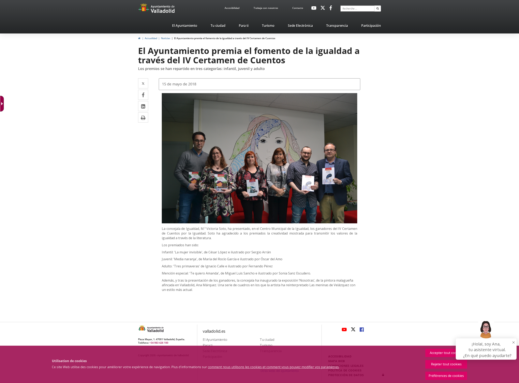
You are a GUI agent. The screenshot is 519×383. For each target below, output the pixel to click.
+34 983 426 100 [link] (158, 342)
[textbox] (357, 8)
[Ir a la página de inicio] (144, 9)
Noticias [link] (165, 38)
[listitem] (184, 26)
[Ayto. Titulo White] (162, 9)
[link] (232, 8)
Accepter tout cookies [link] (446, 353)
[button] (377, 8)
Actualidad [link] (151, 38)
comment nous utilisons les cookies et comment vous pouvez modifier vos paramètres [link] (273, 367)
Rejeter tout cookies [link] (446, 364)
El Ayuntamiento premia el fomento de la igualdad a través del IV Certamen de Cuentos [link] (224, 38)
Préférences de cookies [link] (446, 375)
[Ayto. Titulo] (155, 329)
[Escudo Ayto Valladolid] (142, 329)
